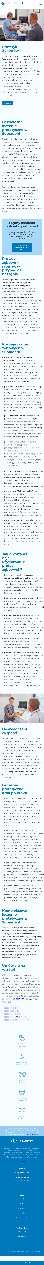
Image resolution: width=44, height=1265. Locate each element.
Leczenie (22, 1203)
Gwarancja (22, 1236)
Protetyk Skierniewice (12, 1014)
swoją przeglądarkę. (32, 1134)
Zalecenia (7, 103)
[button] (40, 4)
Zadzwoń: (17, 1263)
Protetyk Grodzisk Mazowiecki (16, 1020)
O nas (22, 1198)
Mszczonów (22, 1161)
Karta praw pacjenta (22, 1241)
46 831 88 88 (26, 1263)
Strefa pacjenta (22, 1218)
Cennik (22, 1213)
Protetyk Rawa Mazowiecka (15, 1017)
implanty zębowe (17, 92)
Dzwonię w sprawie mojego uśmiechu (22, 247)
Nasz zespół (22, 1208)
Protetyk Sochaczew (12, 1011)
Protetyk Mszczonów (12, 1008)
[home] (11, 4)
